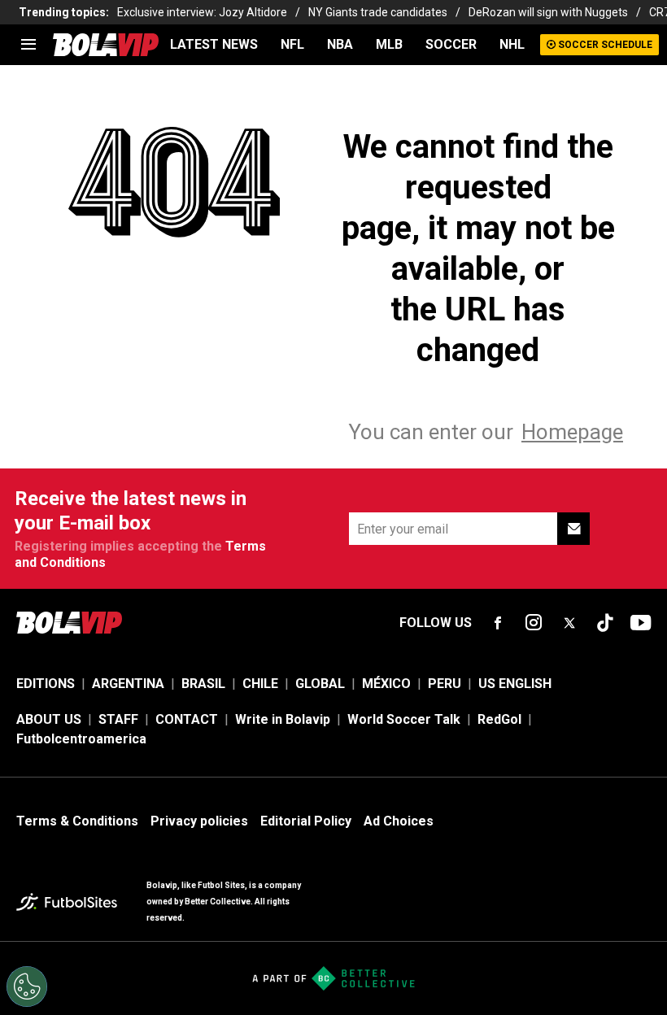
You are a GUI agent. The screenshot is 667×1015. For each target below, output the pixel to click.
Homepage (572, 432)
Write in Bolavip (282, 719)
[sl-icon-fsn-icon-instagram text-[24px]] (533, 623)
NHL (512, 44)
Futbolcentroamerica (81, 739)
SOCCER (451, 44)
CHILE (260, 683)
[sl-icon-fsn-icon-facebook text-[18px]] (498, 623)
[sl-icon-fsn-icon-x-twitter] (569, 623)
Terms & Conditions (77, 821)
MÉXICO (386, 683)
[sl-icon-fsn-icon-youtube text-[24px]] (641, 623)
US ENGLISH (514, 683)
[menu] (28, 44)
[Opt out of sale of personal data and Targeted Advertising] (27, 986)
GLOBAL (320, 683)
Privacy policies (199, 821)
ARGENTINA (128, 683)
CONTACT (186, 719)
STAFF (118, 719)
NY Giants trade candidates (377, 12)
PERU (444, 683)
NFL (292, 44)
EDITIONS (45, 683)
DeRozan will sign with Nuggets (548, 12)
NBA (340, 44)
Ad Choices (399, 821)
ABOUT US (48, 719)
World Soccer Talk (403, 719)
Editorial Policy (305, 821)
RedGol (499, 719)
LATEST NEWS (214, 44)
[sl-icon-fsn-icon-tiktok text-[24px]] (605, 623)
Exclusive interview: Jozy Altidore (202, 12)
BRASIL (203, 683)
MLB (389, 44)
